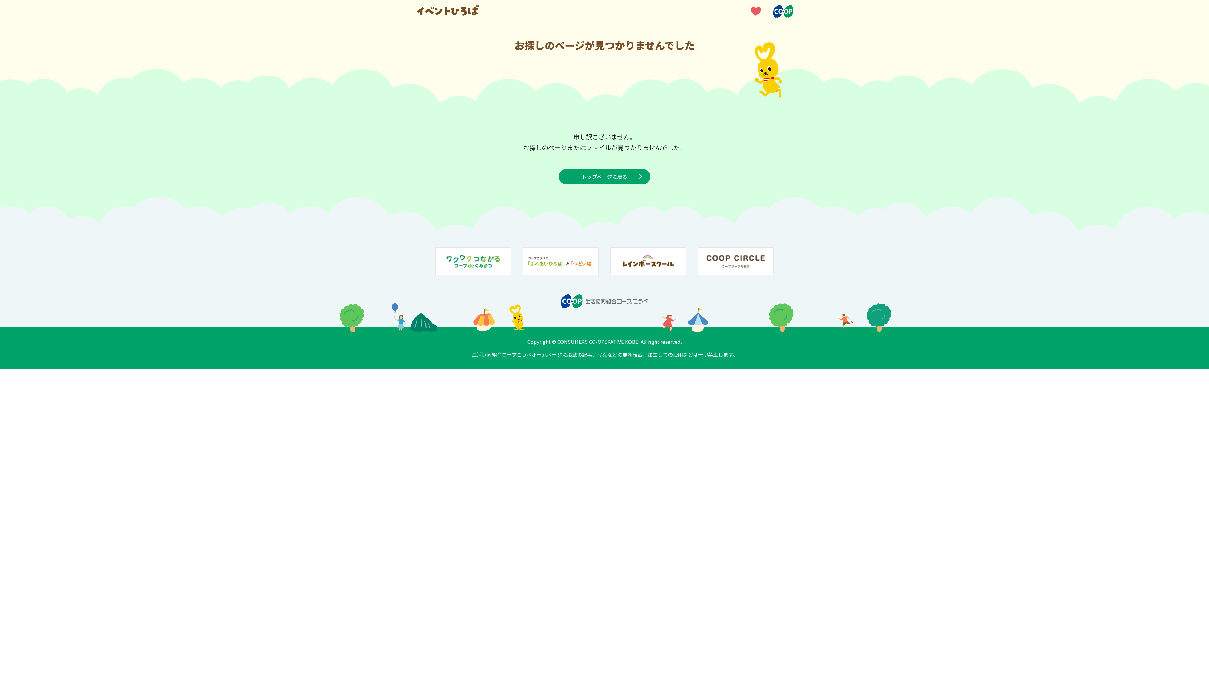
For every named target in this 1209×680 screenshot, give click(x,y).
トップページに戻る (604, 176)
